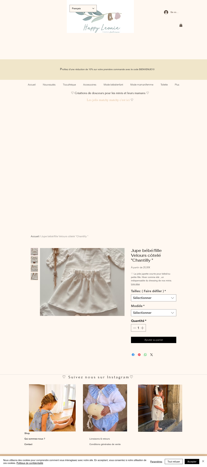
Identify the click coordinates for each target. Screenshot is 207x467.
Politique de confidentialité (29, 463)
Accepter (191, 461)
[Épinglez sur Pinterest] (139, 355)
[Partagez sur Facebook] (133, 355)
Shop (27, 433)
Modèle (138, 306)
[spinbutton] (138, 327)
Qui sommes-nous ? (34, 438)
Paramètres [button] (156, 461)
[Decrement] (134, 327)
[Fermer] (203, 461)
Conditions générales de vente (105, 444)
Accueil (35, 236)
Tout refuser (174, 461)
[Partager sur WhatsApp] (145, 355)
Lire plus (135, 284)
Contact (28, 444)
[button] (180, 25)
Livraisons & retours (99, 438)
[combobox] (153, 297)
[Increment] (142, 327)
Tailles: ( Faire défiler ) (148, 291)
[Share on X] (151, 355)
